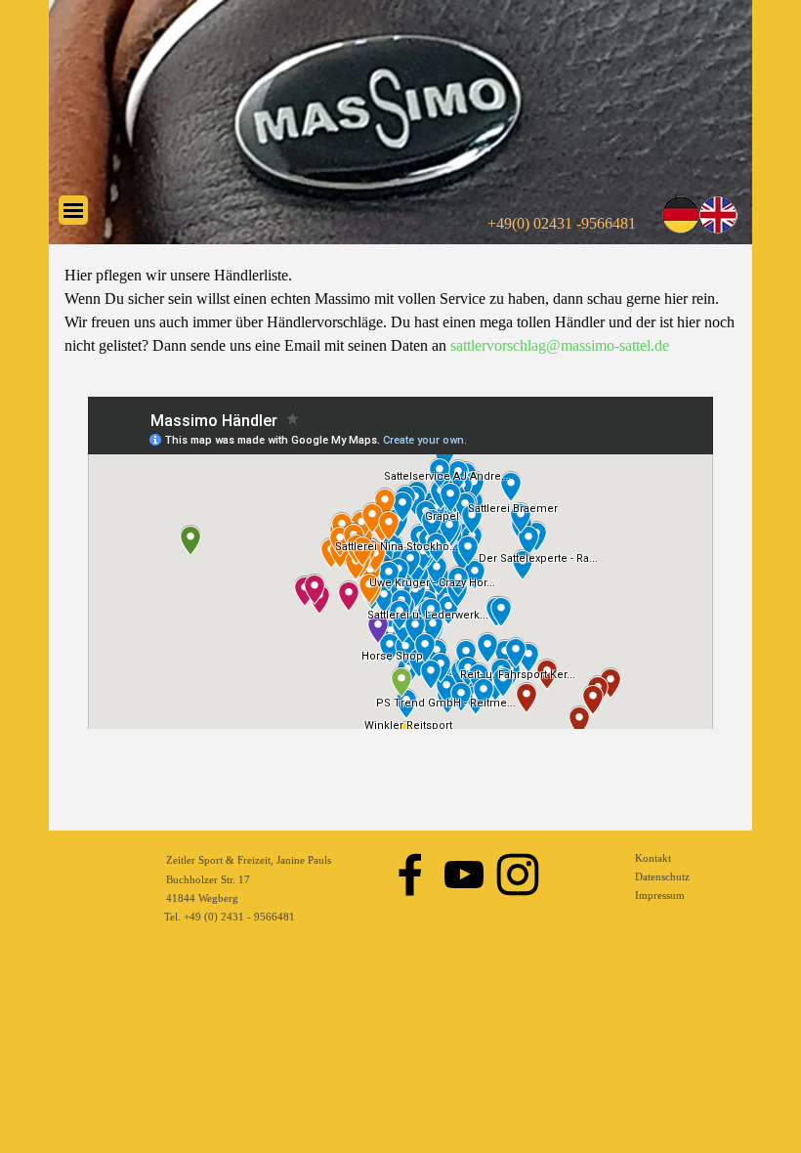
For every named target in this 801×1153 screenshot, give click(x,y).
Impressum (660, 895)
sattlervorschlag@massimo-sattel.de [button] (559, 345)
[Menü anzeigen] (73, 210)
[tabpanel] (400, 311)
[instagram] (517, 874)
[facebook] (410, 874)
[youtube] (464, 874)
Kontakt (653, 858)
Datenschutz (662, 877)
